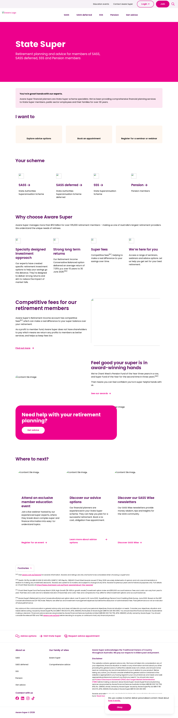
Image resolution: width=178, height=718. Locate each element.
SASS (22, 185)
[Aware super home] (14, 15)
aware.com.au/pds (51, 615)
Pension (137, 185)
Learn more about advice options (83, 541)
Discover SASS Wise (128, 542)
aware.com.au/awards (31, 575)
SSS (96, 185)
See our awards (99, 393)
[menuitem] (66, 15)
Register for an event (33, 542)
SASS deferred (67, 185)
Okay (124, 707)
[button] (145, 4)
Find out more (23, 348)
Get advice (33, 430)
